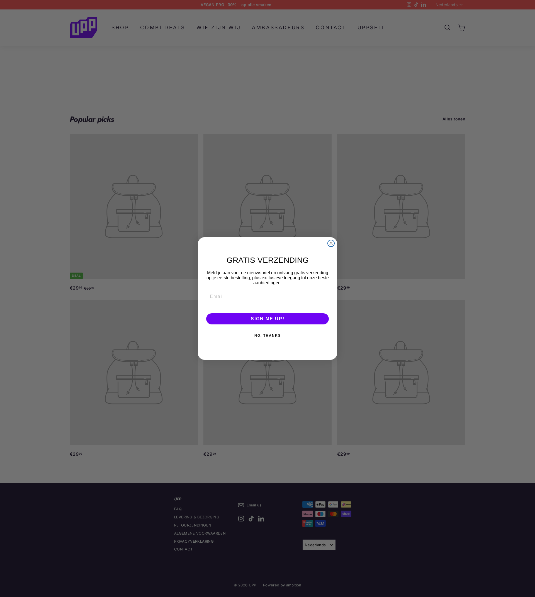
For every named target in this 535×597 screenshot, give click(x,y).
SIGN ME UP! (267, 318)
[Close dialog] (331, 243)
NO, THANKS (267, 336)
